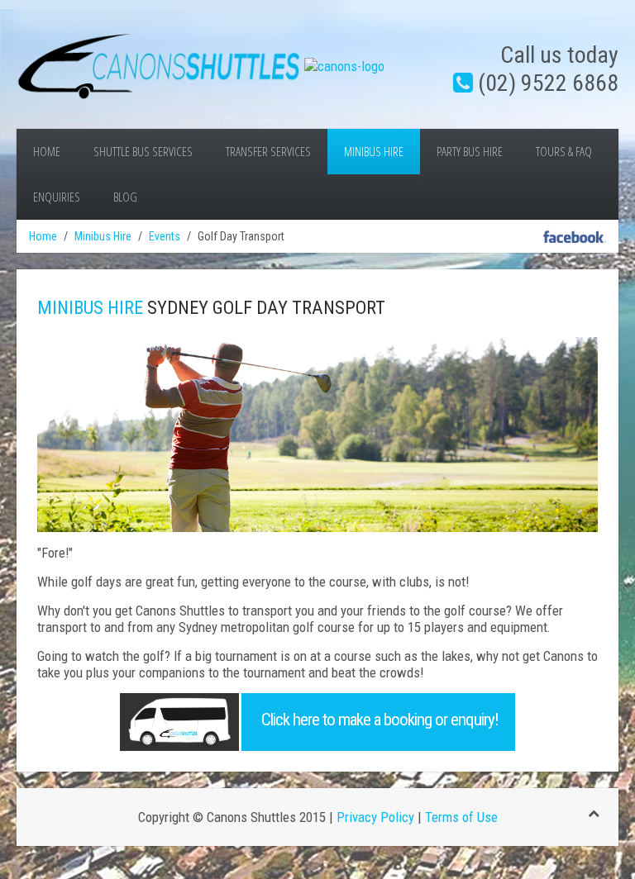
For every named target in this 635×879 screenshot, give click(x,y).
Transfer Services (268, 151)
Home (46, 151)
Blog (125, 197)
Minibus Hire (373, 151)
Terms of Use (461, 817)
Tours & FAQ (564, 151)
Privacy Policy (375, 817)
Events (164, 236)
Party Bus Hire (470, 151)
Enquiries (56, 197)
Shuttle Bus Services (143, 151)
